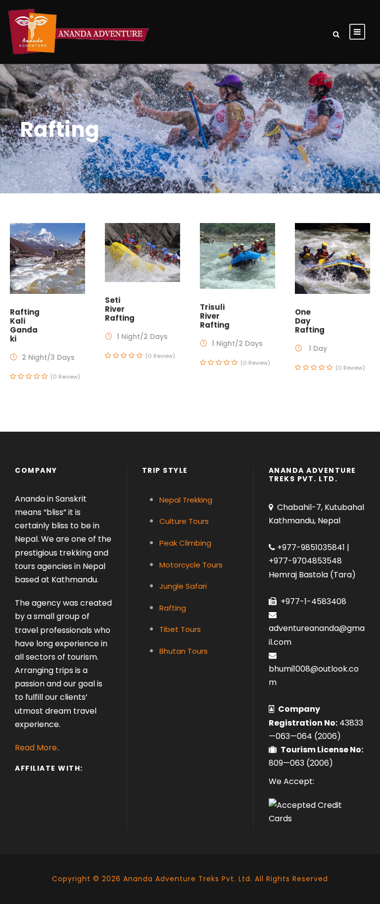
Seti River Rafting (120, 309)
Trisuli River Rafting (215, 316)
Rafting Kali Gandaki (25, 325)
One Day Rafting (310, 321)
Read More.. (37, 747)
